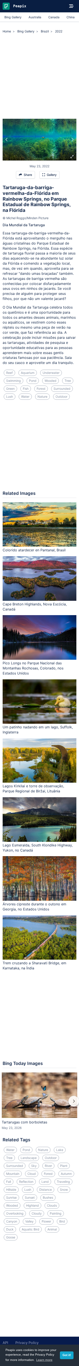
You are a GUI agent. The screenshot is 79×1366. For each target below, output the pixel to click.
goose (10, 1237)
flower (46, 1221)
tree (68, 380)
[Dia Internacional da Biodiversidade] (7, 140)
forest (41, 388)
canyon (11, 1221)
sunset (30, 1197)
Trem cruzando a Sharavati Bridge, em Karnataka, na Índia (34, 965)
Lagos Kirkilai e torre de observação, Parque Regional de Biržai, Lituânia (33, 788)
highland (32, 1205)
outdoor (61, 396)
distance (45, 1189)
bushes (48, 1197)
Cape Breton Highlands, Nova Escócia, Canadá (35, 606)
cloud (31, 1174)
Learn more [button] (44, 1360)
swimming (13, 380)
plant (63, 1166)
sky (34, 1166)
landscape (29, 1158)
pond (32, 380)
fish (26, 388)
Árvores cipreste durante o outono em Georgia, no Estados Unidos (34, 906)
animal (52, 1229)
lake (59, 1150)
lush (9, 396)
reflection (26, 1181)
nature (42, 396)
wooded (50, 380)
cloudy (37, 1213)
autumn (66, 1174)
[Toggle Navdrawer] (71, 6)
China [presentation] (70, 17)
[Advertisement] (39, 77)
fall (8, 1181)
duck (10, 1229)
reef (9, 373)
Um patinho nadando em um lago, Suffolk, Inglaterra (38, 729)
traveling (63, 1181)
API (5, 1342)
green (10, 388)
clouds (52, 1205)
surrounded (62, 388)
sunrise (11, 1197)
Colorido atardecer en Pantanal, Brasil (34, 550)
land (45, 1181)
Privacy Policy (27, 1342)
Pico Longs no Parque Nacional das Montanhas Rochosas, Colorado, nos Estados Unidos (33, 668)
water (25, 396)
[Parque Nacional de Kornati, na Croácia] (72, 140)
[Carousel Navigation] (39, 1104)
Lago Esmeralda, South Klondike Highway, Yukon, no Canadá (38, 847)
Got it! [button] (67, 1355)
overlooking (14, 1213)
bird (62, 1221)
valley (29, 1221)
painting (55, 1213)
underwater (51, 373)
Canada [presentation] (53, 17)
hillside (11, 1189)
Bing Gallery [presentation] (13, 17)
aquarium (27, 373)
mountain (12, 1174)
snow (64, 1189)
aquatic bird (30, 1229)
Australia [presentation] (35, 17)
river (48, 1166)
